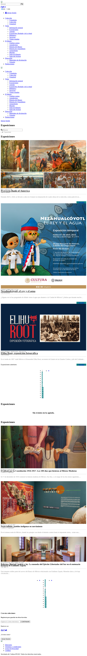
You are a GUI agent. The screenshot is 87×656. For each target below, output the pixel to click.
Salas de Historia (15, 54)
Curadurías (13, 20)
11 (42, 390)
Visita (7, 26)
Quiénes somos (14, 43)
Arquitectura (13, 45)
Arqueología (13, 51)
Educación (8, 58)
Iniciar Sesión (11, 13)
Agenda (12, 31)
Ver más (81, 202)
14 (43, 395)
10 (43, 388)
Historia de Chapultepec (17, 49)
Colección (8, 18)
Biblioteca (12, 35)
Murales (12, 52)
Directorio (8, 645)
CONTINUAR (25, 622)
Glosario (12, 62)
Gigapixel (12, 24)
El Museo (8, 41)
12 (43, 392)
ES (4, 9)
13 (43, 394)
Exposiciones (13, 30)
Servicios (12, 37)
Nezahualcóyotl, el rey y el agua (18, 291)
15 (43, 397)
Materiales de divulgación (18, 60)
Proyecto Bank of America (15, 190)
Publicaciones (9, 64)
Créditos (8, 650)
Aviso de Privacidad (12, 649)
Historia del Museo (15, 47)
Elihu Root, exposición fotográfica (19, 353)
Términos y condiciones (13, 647)
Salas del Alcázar (15, 56)
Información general (16, 28)
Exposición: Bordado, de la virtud (20, 33)
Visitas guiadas (14, 39)
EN (9, 9)
